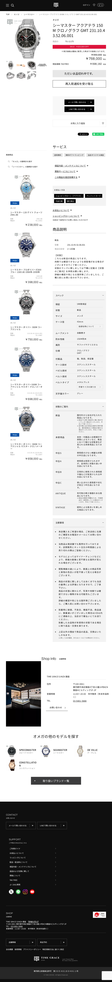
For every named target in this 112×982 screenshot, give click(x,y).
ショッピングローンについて (66, 215)
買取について (15, 875)
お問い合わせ (56, 707)
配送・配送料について (18, 862)
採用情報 (18, 949)
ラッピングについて (18, 857)
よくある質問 (15, 884)
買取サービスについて (65, 171)
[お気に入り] (94, 5)
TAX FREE (14, 880)
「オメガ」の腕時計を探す (21, 161)
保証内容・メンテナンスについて (70, 165)
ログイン (86, 5)
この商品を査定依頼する (66, 177)
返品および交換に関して (19, 871)
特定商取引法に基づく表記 (53, 949)
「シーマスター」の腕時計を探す (24, 166)
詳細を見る (33, 921)
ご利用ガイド (15, 848)
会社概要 (9, 949)
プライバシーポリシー (32, 949)
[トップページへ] (56, 5)
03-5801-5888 (80, 700)
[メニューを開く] (10, 5)
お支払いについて (61, 210)
